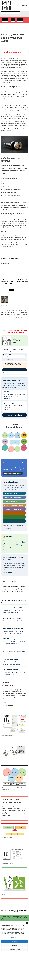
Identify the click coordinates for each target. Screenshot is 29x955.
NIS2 (13, 20)
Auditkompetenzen (7, 266)
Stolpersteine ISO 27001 (10, 513)
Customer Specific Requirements (11, 258)
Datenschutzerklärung (15, 953)
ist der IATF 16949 (16, 71)
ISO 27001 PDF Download (10, 521)
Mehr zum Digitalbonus (14, 415)
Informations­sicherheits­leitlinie (12, 497)
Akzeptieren (14, 941)
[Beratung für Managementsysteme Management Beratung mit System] (6, 5)
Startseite (3, 28)
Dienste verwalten (14, 937)
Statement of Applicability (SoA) (12, 509)
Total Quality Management (9, 261)
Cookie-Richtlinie (7, 953)
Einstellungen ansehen (14, 949)
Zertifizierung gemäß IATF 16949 (14, 121)
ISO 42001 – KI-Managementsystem (13, 505)
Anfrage (5, 20)
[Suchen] (18, 12)
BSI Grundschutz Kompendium (12, 501)
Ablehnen (14, 945)
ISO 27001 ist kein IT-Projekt (11, 493)
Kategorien (4, 702)
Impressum (23, 953)
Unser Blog (9, 28)
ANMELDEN (14, 369)
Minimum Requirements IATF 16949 (11, 256)
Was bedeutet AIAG (7, 263)
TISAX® (20, 20)
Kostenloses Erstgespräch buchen (12, 473)
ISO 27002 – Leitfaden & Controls (13, 517)
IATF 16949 (16, 28)
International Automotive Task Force (13, 94)
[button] (27, 923)
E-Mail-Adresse (7, 354)
